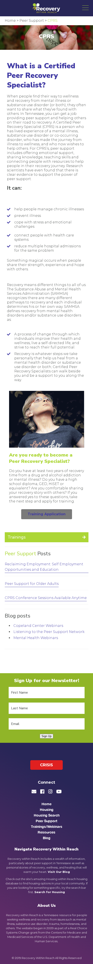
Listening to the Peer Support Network (49, 632)
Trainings (17, 537)
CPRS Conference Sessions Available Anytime (46, 598)
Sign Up (46, 736)
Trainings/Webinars (46, 826)
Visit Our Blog (59, 872)
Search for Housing (49, 892)
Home (46, 804)
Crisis (46, 765)
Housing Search (46, 815)
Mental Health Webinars (35, 638)
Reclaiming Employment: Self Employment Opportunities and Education (44, 567)
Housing (46, 809)
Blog (46, 838)
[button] (85, 7)
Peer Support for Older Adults (32, 584)
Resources (46, 832)
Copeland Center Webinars (38, 626)
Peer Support (20, 553)
